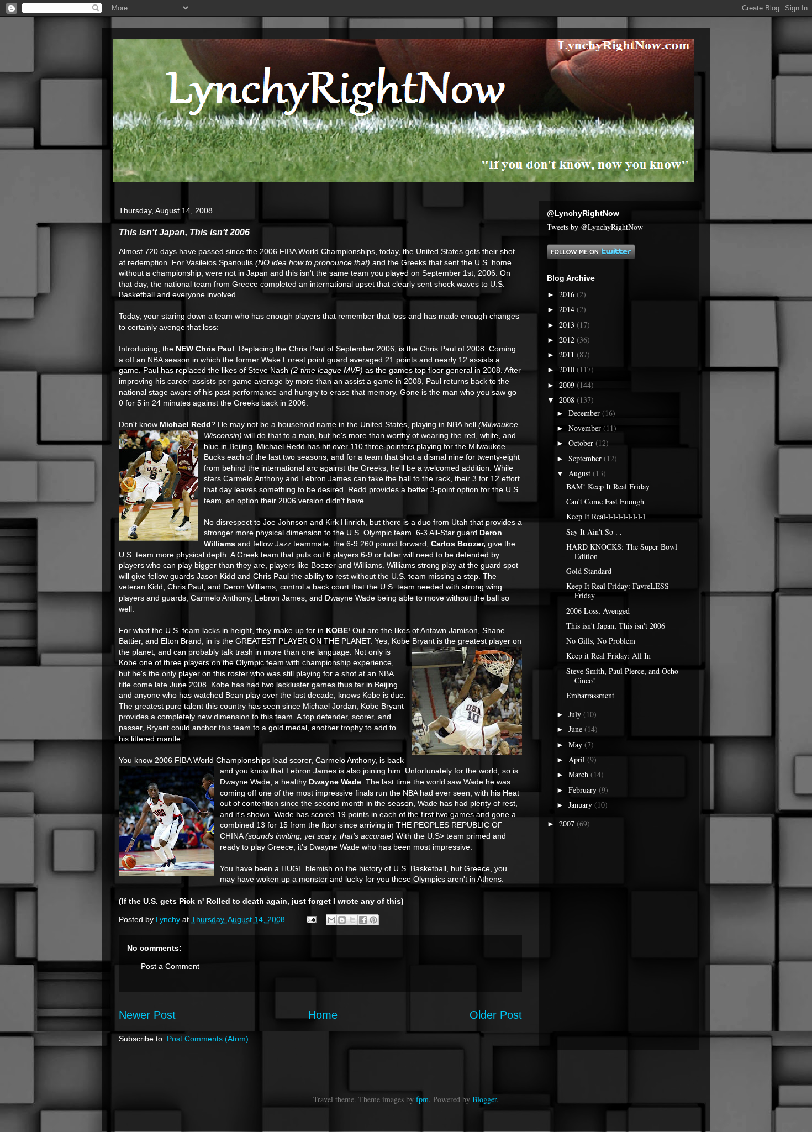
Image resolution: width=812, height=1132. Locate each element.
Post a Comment (170, 966)
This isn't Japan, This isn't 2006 (615, 625)
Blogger (484, 1099)
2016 (568, 294)
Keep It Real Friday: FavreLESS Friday (617, 591)
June (576, 729)
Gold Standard (588, 571)
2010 (568, 369)
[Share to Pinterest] (373, 919)
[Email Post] (311, 919)
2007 (568, 823)
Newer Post (147, 1015)
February (583, 789)
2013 (568, 324)
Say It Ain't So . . (594, 531)
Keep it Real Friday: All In (608, 655)
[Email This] (331, 919)
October (581, 443)
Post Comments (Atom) (208, 1038)
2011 (568, 354)
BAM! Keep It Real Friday (608, 486)
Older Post (496, 1015)
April (577, 759)
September (586, 458)
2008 (568, 399)
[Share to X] (352, 919)
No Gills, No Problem (600, 640)
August (580, 473)
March (579, 774)
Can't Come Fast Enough (605, 501)
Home (323, 1015)
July (575, 714)
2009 (568, 385)
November (585, 428)
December (585, 413)
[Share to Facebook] (362, 919)
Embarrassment (590, 695)
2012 (568, 339)
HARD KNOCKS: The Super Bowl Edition (621, 551)
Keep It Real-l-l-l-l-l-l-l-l (605, 516)
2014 (568, 309)
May (576, 744)
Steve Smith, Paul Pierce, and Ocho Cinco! (622, 676)
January (581, 804)
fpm (422, 1099)
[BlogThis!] (341, 919)
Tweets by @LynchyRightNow (595, 227)
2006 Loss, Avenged (598, 611)
